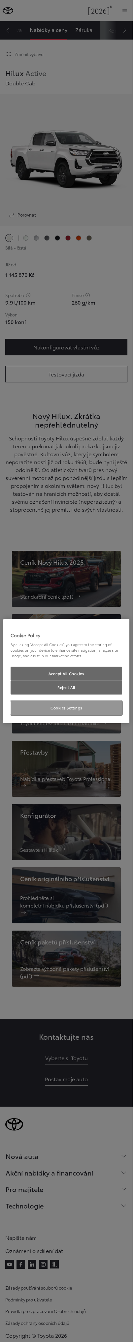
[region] (66, 671)
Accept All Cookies (66, 673)
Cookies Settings (66, 707)
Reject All (66, 687)
